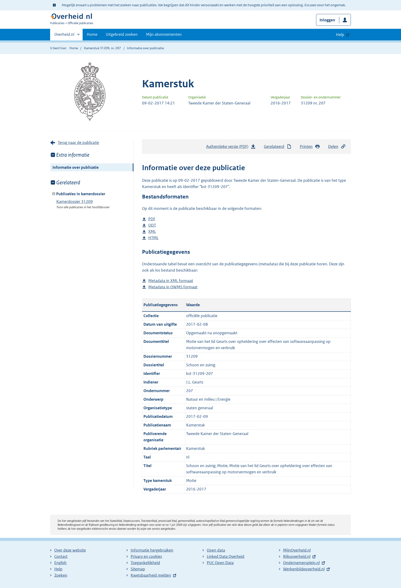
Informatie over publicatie (75, 167)
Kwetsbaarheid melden (151, 575)
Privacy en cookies (146, 556)
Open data (216, 550)
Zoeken (60, 575)
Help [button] (340, 34)
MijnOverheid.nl (297, 550)
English (60, 562)
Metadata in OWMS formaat (172, 287)
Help (58, 569)
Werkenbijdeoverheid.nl (304, 569)
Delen (333, 146)
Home (92, 34)
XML (152, 232)
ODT (152, 225)
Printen (306, 146)
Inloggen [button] (327, 20)
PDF (151, 219)
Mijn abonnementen (164, 34)
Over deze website (70, 550)
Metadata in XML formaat (170, 281)
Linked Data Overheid (225, 556)
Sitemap (138, 569)
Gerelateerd (274, 146)
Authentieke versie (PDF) (228, 148)
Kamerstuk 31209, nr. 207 (102, 48)
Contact (61, 556)
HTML (153, 238)
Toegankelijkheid (145, 562)
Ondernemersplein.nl (301, 562)
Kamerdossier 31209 (74, 201)
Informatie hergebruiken (152, 550)
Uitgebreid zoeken (122, 34)
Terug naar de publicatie (78, 142)
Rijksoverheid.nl (296, 556)
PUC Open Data (220, 562)
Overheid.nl (64, 36)
